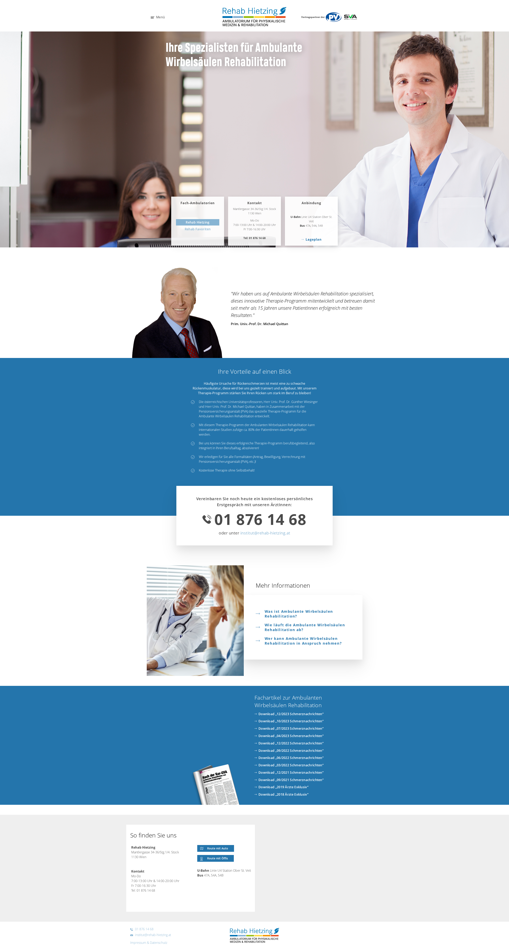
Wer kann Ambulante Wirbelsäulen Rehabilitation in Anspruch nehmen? (303, 641)
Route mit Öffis (217, 858)
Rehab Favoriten (198, 229)
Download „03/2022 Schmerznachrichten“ (290, 765)
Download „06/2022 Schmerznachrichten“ (290, 758)
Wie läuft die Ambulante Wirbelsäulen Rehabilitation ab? (305, 627)
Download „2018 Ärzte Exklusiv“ (283, 794)
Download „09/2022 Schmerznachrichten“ (290, 750)
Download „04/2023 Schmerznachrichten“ (290, 736)
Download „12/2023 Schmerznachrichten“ (290, 714)
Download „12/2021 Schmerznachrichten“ (290, 772)
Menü (160, 17)
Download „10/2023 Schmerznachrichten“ (290, 721)
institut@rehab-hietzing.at (265, 533)
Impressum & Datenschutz (148, 942)
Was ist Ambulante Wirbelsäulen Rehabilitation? (299, 614)
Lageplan (314, 239)
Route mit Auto (217, 848)
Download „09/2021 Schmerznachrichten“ (290, 780)
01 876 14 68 (257, 238)
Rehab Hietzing (198, 222)
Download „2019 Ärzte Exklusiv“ (283, 787)
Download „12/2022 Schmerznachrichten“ (290, 743)
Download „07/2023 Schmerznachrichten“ (290, 728)
